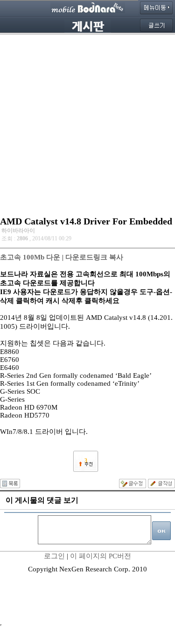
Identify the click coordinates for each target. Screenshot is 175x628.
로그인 (54, 556)
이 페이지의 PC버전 (100, 556)
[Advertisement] (87, 122)
